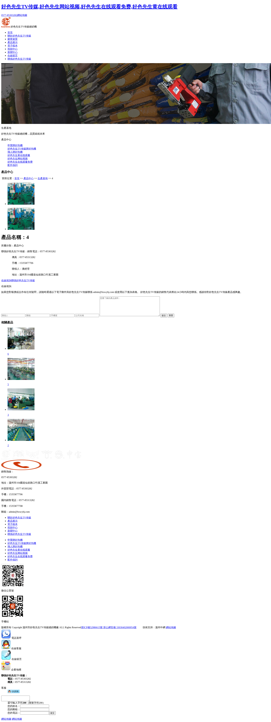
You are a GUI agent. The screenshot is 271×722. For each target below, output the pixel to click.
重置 (171, 315)
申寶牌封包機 (15, 145)
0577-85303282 (9, 15)
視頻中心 (13, 49)
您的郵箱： (14, 709)
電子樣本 (13, 45)
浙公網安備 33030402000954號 (119, 627)
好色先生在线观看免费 (20, 162)
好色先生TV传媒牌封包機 (22, 148)
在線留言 (13, 55)
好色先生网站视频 (18, 158)
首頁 (10, 32)
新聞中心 (13, 52)
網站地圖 (22, 15)
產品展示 (13, 42)
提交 (164, 315)
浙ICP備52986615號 (92, 627)
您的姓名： (14, 706)
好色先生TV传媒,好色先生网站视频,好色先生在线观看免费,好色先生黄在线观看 (89, 6)
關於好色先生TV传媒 (19, 35)
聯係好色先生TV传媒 (19, 58)
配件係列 (13, 165)
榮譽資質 (13, 39)
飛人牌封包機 (15, 152)
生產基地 (43, 178)
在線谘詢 (6, 280)
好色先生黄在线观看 (19, 155)
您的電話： (14, 712)
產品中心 (29, 178)
